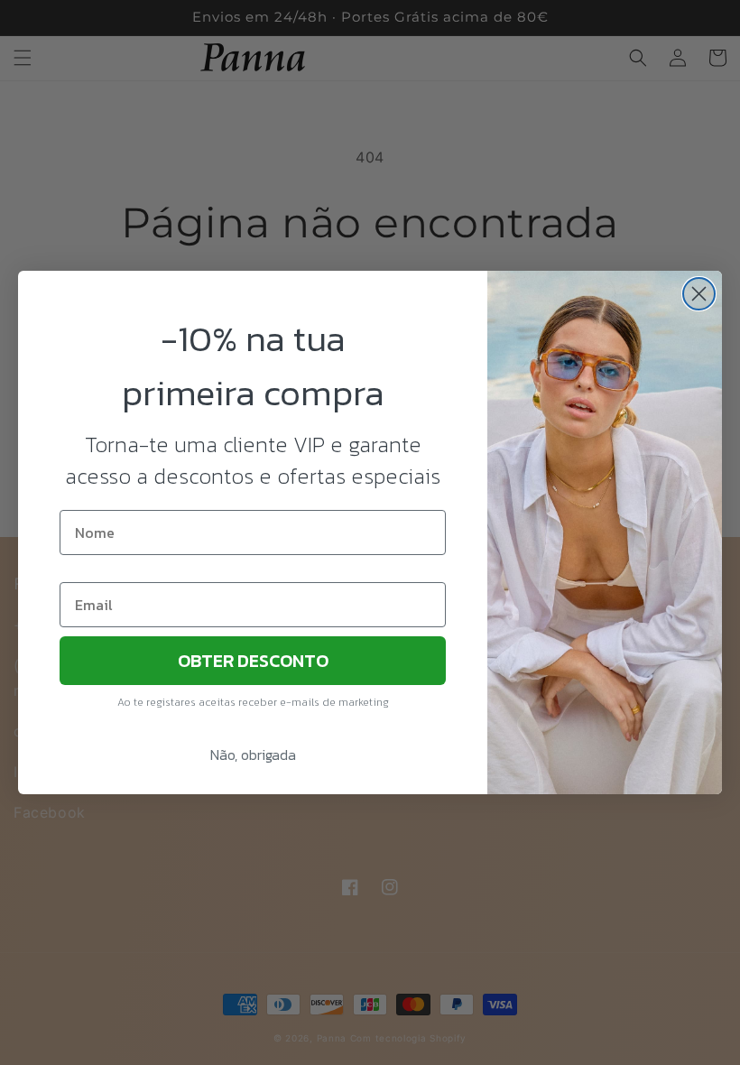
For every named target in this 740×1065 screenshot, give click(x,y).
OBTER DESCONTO (253, 660)
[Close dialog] (699, 294)
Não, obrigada (253, 754)
